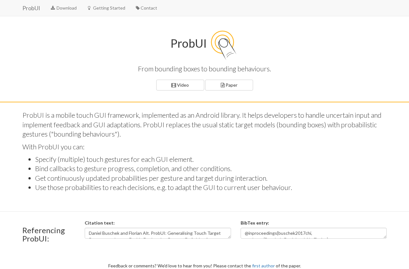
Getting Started (108, 8)
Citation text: (100, 222)
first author (263, 265)
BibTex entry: (255, 222)
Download (66, 8)
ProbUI (31, 8)
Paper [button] (231, 85)
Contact (149, 8)
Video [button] (182, 85)
